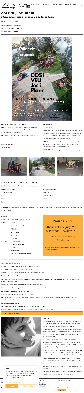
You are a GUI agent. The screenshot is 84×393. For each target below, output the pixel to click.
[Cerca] (81, 5)
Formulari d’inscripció (12, 313)
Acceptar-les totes (28, 386)
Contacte (22, 6)
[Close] (38, 367)
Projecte (26, 4)
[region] (21, 378)
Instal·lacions (35, 4)
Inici (20, 4)
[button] (29, 6)
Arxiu (74, 4)
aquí (10, 25)
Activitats (68, 4)
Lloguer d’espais (57, 4)
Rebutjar (12, 386)
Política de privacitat (14, 382)
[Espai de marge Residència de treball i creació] (8, 5)
